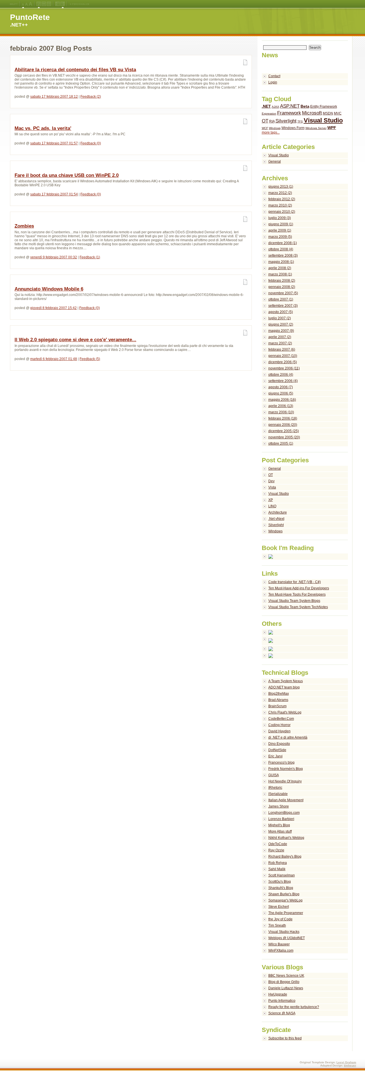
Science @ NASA (281, 1013)
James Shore (278, 806)
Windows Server (316, 128)
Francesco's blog (281, 763)
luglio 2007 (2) (279, 318)
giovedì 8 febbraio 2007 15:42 (53, 308)
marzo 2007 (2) (280, 343)
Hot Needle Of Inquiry (285, 781)
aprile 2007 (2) (279, 337)
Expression (269, 113)
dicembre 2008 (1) (282, 243)
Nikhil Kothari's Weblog (286, 838)
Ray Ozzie (276, 850)
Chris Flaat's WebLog (284, 712)
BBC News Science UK (286, 976)
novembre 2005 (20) (284, 437)
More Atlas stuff (280, 831)
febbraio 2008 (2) (281, 281)
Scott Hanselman (281, 875)
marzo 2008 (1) (280, 274)
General (274, 161)
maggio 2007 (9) (281, 331)
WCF (265, 128)
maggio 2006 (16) (282, 400)
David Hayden (279, 731)
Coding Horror (279, 725)
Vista (272, 487)
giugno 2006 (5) (280, 393)
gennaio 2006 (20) (282, 425)
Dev (271, 481)
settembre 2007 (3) (283, 306)
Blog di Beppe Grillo (283, 982)
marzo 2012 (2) (280, 193)
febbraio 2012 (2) (281, 199)
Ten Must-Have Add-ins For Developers (298, 588)
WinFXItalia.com (280, 951)
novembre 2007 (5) (283, 293)
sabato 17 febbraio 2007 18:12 (54, 97)
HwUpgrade (277, 994)
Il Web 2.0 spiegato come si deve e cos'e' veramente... (75, 339)
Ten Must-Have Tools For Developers (297, 594)
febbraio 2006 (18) (282, 418)
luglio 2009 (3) (279, 218)
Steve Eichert (278, 907)
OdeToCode (277, 844)
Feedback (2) (90, 97)
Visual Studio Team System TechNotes (298, 607)
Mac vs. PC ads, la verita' (43, 128)
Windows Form (293, 128)
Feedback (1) (90, 257)
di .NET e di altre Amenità (287, 737)
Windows (275, 128)
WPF (331, 127)
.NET (266, 106)
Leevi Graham (346, 1062)
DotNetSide (277, 750)
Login (272, 82)
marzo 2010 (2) (280, 205)
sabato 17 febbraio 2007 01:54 (54, 194)
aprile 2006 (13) (280, 406)
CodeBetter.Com (281, 719)
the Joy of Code (280, 919)
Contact (274, 76)
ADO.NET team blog (284, 687)
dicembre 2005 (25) (283, 431)
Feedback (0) (90, 143)
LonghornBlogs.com (284, 813)
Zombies (24, 226)
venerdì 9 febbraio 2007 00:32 (53, 257)
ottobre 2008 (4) (280, 249)
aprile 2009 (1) (279, 230)
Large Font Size (26, 4)
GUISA (273, 775)
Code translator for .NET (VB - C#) (294, 582)
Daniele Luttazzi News (285, 988)
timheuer (350, 1065)
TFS (300, 121)
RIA (272, 121)
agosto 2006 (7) (280, 387)
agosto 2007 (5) (280, 312)
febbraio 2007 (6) (281, 349)
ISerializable (278, 794)
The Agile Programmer (285, 913)
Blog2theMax (278, 694)
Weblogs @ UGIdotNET (286, 938)
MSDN (328, 113)
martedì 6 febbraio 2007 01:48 (53, 359)
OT (265, 121)
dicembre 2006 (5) (282, 362)
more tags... (271, 132)
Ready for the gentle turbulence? (293, 1007)
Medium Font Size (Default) (23, 4)
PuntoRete (30, 17)
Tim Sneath (277, 925)
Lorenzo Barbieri (281, 819)
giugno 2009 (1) (280, 224)
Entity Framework (323, 107)
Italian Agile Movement (285, 800)
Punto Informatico (281, 1001)
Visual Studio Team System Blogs (294, 601)
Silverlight (286, 121)
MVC (338, 113)
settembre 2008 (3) (283, 255)
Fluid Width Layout (44, 4)
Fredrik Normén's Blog (285, 769)
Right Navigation (62, 4)
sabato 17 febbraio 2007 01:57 (54, 143)
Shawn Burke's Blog (283, 894)
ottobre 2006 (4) (280, 375)
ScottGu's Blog (279, 882)
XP (270, 500)
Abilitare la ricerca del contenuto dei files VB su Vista (75, 69)
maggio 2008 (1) (281, 262)
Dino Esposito (279, 744)
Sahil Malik (276, 869)
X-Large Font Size (30, 4)
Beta (305, 106)
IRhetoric (275, 788)
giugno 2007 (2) (280, 324)
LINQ (272, 506)
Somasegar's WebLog (285, 900)
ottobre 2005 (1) (280, 443)
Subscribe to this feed (285, 1038)
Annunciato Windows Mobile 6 (49, 289)
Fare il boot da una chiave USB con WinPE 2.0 (67, 175)
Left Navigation (57, 4)
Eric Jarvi (275, 756)
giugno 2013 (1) (280, 187)
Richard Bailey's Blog (284, 857)
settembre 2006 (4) (283, 381)
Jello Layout (38, 4)
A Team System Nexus (285, 681)
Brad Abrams (278, 700)
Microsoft (312, 113)
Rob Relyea (277, 863)
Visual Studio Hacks (283, 932)
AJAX (275, 106)
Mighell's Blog (279, 825)
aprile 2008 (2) (279, 268)
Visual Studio (323, 120)
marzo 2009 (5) (280, 237)
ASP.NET (290, 106)
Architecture (277, 512)
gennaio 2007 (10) (282, 356)
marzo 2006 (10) (281, 412)
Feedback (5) (90, 359)
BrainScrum (277, 706)
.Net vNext (276, 519)
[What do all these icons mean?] (13, 4)
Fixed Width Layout (49, 4)
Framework (289, 113)
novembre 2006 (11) (284, 368)
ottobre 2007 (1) (280, 299)
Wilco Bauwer (279, 944)
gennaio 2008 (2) (281, 287)
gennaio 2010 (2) (281, 212)
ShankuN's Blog (280, 888)
